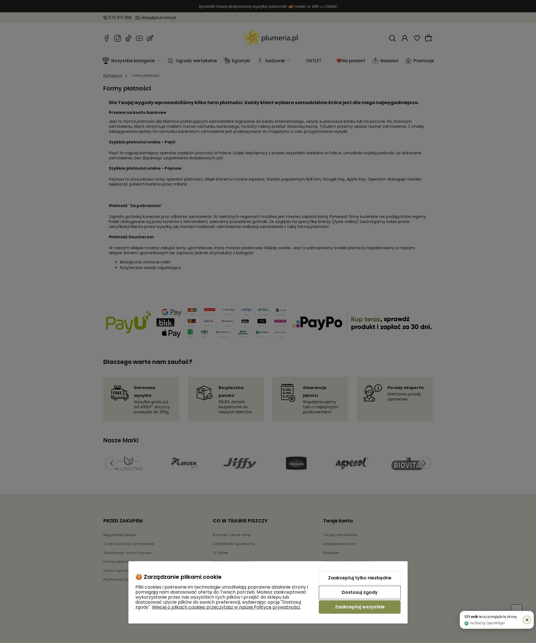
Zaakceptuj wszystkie (360, 607)
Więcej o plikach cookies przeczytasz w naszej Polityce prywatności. (226, 607)
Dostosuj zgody (360, 592)
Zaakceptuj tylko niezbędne (359, 578)
